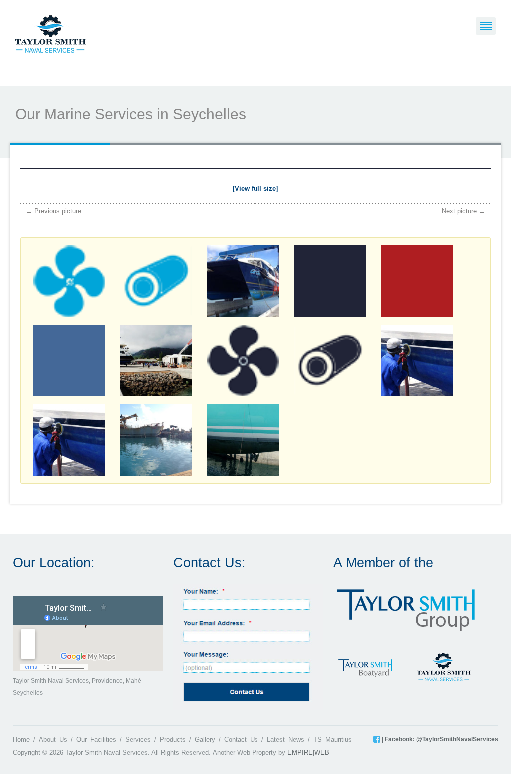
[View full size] (255, 188)
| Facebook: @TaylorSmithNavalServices (439, 739)
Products (173, 739)
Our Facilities (96, 739)
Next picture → (463, 211)
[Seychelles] (50, 33)
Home (21, 739)
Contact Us (241, 739)
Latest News (285, 739)
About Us (53, 739)
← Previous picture (53, 211)
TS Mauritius (332, 739)
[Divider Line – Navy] (255, 170)
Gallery (205, 739)
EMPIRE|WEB (308, 752)
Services (138, 739)
